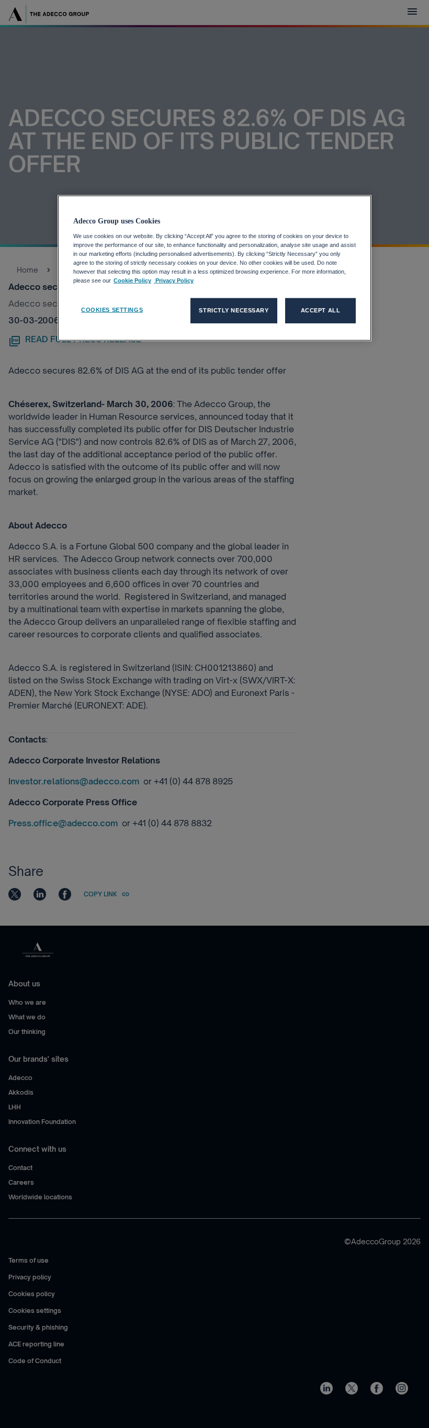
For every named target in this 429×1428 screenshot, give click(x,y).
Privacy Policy (174, 280)
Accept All (321, 310)
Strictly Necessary (233, 310)
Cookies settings (112, 310)
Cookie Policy (132, 280)
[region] (214, 268)
